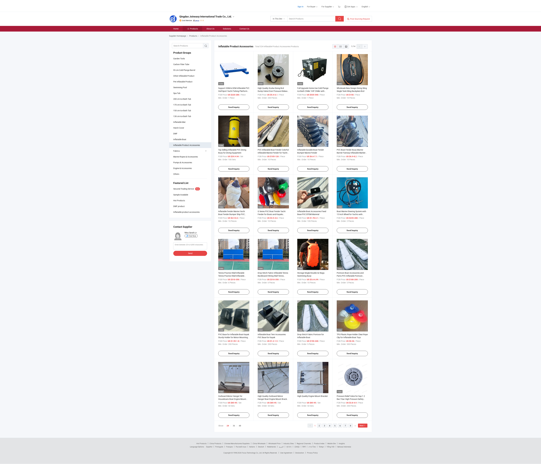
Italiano (252, 447)
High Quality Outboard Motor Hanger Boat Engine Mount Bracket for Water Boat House (273, 399)
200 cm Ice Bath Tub (182, 99)
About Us (210, 28)
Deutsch (261, 447)
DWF (175, 133)
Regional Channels (304, 443)
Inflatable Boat (179, 139)
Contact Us (244, 28)
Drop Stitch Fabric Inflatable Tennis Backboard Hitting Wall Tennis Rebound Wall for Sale (273, 275)
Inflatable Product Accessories (186, 145)
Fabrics (176, 151)
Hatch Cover (178, 127)
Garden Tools (179, 58)
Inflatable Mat (179, 122)
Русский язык (241, 447)
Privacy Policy (312, 453)
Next (362, 425)
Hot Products (201, 443)
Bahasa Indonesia (344, 447)
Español (209, 447)
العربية (281, 447)
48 (240, 425)
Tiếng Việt (330, 447)
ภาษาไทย (312, 447)
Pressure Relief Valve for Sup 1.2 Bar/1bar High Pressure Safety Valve (351, 399)
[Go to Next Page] (365, 46)
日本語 (297, 447)
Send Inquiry (234, 107)
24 (228, 426)
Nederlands (271, 447)
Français (229, 447)
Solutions (227, 28)
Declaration (299, 453)
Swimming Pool (180, 87)
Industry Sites (288, 443)
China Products (215, 443)
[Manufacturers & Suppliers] (187, 5)
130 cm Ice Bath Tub (182, 116)
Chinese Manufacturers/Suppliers (237, 443)
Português (219, 447)
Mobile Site (331, 443)
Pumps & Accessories (182, 162)
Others (176, 174)
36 (234, 425)
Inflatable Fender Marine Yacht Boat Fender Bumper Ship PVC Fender (231, 214)
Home (176, 28)
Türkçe (321, 447)
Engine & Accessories (182, 168)
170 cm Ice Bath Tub (182, 104)
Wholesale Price (274, 443)
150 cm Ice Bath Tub (182, 110)
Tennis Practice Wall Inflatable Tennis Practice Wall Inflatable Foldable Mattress (231, 275)
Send (190, 253)
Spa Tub (176, 93)
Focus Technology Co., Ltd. (252, 453)
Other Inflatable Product (183, 75)
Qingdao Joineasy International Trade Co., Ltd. (205, 16)
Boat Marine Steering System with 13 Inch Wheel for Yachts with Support (351, 214)
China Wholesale (259, 443)
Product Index (319, 443)
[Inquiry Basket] (339, 6)
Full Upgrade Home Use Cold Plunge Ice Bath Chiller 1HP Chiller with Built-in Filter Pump (312, 91)
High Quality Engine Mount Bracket (312, 396)
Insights (342, 443)
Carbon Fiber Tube (181, 64)
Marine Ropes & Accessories (185, 156)
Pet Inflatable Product (182, 81)
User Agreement (286, 453)
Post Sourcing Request (360, 18)
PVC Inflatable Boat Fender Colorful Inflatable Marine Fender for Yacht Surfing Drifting (273, 152)
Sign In (300, 6)
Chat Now (192, 236)
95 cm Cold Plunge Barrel (184, 70)
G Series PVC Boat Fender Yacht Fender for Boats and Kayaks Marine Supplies (272, 214)
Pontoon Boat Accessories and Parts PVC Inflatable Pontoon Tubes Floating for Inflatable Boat (351, 275)
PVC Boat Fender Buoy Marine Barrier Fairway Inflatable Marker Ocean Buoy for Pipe (351, 152)
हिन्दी (304, 447)
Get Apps (351, 6)
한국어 (288, 447)
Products (194, 28)
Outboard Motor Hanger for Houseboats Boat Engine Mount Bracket (232, 399)
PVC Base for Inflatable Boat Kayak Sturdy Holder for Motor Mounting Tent (233, 337)
